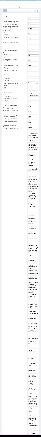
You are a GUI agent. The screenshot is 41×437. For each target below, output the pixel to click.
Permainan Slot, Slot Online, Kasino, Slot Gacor (33, 331)
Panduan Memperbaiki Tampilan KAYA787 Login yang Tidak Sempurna (25, 10)
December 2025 (30, 111)
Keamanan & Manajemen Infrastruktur (32, 218)
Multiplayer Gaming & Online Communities (33, 251)
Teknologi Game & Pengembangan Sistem (33, 398)
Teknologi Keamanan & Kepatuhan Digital (33, 404)
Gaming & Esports (30, 191)
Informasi (30, 203)
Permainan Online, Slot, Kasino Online (32, 328)
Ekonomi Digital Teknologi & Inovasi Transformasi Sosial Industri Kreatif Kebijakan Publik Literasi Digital (33, 171)
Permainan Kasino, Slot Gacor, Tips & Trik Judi (33, 323)
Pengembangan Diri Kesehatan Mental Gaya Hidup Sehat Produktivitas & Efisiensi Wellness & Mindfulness (33, 308)
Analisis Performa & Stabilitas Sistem (32, 145)
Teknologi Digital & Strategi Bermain (32, 389)
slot (29, 33)
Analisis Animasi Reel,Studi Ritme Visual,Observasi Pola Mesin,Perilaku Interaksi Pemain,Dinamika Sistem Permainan (33, 140)
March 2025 (30, 122)
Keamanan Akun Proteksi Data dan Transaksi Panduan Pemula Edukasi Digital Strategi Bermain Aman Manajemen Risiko (33, 228)
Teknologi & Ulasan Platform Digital (32, 380)
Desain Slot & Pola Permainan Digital (32, 162)
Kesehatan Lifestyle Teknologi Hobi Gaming (33, 247)
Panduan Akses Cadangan (31, 260)
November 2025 (30, 112)
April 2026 (30, 106)
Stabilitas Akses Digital (31, 358)
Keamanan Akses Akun (31, 224)
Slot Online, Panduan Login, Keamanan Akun (33, 351)
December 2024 (30, 126)
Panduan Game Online (31, 268)
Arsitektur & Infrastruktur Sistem (32, 155)
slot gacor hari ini (30, 70)
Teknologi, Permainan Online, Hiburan (32, 418)
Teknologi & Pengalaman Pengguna (32, 376)
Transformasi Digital (31, 426)
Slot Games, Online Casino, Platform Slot (33, 344)
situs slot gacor (30, 28)
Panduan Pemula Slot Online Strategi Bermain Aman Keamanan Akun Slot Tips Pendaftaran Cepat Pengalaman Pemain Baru (33, 282)
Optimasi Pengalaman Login (31, 256)
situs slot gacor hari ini (31, 77)
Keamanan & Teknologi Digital (32, 223)
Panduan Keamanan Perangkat (32, 277)
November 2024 (30, 127)
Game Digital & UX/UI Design (32, 181)
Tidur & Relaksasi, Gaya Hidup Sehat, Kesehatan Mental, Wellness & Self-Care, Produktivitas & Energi (33, 420)
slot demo (30, 60)
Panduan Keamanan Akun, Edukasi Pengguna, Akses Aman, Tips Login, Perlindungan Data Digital (33, 274)
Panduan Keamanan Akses (31, 272)
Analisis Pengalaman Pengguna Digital (33, 144)
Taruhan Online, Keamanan (31, 366)
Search (29, 82)
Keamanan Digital (30, 232)
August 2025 (30, 116)
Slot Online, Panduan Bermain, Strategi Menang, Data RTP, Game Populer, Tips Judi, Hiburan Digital (33, 350)
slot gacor (30, 43)
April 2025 (30, 121)
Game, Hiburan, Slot (31, 190)
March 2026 (30, 107)
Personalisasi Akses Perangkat (32, 334)
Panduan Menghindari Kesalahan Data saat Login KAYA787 (9, 10)
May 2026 (30, 105)
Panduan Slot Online (31, 297)
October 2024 (30, 128)
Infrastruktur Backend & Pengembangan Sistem (33, 204)
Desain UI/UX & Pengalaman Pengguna (33, 163)
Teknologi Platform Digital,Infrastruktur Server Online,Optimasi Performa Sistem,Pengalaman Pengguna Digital (33, 411)
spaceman (30, 65)
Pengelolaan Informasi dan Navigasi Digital (33, 306)
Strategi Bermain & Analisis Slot (32, 359)
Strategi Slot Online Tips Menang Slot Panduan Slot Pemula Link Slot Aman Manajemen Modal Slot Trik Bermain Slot (33, 363)
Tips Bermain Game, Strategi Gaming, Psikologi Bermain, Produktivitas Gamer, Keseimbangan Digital (33, 423)
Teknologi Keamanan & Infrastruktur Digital (33, 403)
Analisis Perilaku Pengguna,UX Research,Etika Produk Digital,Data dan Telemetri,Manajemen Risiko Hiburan (33, 147)
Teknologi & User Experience (32, 381)
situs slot (30, 340)
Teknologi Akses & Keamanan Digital (32, 384)
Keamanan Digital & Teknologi (32, 234)
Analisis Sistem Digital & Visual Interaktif (33, 149)
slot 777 (29, 50)
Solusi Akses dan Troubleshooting (32, 357)
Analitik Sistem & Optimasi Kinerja (32, 154)
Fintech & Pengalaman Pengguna (32, 178)
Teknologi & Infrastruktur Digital (32, 370)
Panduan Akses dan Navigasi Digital (32, 261)
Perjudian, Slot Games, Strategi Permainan (33, 319)
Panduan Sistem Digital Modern (32, 296)
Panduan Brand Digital (31, 265)
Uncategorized (30, 432)
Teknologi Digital (30, 388)
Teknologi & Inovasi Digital (31, 371)
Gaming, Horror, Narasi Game (32, 198)
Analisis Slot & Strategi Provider (32, 150)
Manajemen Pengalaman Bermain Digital (33, 250)
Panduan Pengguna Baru (31, 284)
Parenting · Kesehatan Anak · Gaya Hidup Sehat (33, 300)
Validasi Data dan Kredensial (32, 433)
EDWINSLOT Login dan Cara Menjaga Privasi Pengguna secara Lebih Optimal (27, 0)
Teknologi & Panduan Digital (31, 375)
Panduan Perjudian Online (31, 291)
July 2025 (30, 117)
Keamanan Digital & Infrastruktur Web (32, 233)
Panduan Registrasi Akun (31, 292)
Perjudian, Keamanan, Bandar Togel (32, 318)
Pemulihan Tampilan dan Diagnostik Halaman (33, 303)
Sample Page (19, 7)
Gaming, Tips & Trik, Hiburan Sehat (32, 199)
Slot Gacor (30, 38)
